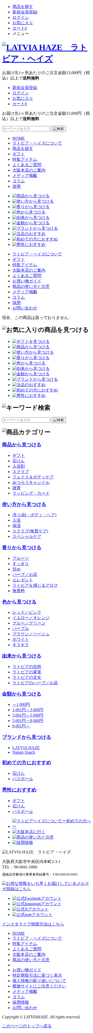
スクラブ (20, 471)
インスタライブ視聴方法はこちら (33, 924)
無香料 (18, 591)
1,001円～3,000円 (27, 710)
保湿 (16, 525)
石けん (18, 461)
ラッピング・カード (31, 493)
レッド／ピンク (26, 612)
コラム (18, 181)
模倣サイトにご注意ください (39, 986)
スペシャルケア (26, 536)
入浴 (16, 520)
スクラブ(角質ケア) (30, 531)
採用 (16, 186)
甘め (16, 569)
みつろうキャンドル (31, 482)
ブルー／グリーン (28, 623)
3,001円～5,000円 (27, 715)
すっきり (20, 564)
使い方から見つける (24, 504)
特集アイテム (24, 159)
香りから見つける (21, 547)
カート (19, 28)
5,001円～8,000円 (27, 720)
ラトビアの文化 (26, 677)
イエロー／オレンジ (31, 618)
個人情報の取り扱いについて (39, 980)
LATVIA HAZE (26, 747)
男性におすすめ (19, 789)
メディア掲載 (24, 175)
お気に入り (22, 23)
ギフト (18, 154)
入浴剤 (18, 466)
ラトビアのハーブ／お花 (35, 683)
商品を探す (22, 6)
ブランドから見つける (26, 737)
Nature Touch (23, 752)
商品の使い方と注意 (31, 286)
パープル (20, 628)
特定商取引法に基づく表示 (37, 975)
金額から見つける (21, 694)
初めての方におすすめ (26, 762)
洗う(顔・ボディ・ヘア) (34, 515)
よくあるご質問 (26, 165)
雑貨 (16, 488)
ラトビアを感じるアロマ (35, 585)
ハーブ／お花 (24, 574)
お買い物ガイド (26, 281)
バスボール (22, 779)
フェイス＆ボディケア (33, 477)
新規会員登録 (24, 12)
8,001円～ (21, 726)
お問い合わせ (24, 308)
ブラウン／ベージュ (31, 634)
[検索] (58, 129)
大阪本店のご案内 (28, 170)
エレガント (22, 580)
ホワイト (20, 639)
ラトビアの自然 (26, 666)
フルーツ (20, 558)
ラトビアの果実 (26, 672)
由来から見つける (21, 655)
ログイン (20, 17)
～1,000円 (21, 704)
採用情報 (20, 1002)
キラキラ (20, 645)
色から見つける (19, 601)
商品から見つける (21, 444)
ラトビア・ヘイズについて (37, 143)
